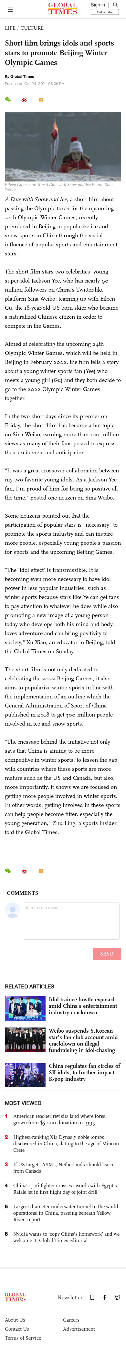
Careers (71, 1320)
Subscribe (104, 12)
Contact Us (17, 1329)
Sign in (98, 4)
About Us (15, 1320)
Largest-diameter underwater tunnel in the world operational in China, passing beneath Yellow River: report (65, 1213)
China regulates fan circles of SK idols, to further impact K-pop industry (84, 1072)
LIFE (10, 28)
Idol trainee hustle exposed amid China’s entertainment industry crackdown (83, 1006)
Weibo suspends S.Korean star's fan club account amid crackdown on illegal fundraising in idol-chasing (83, 1040)
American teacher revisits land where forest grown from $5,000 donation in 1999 (60, 1119)
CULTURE (32, 28)
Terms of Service (23, 1338)
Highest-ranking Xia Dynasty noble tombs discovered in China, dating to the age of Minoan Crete (66, 1143)
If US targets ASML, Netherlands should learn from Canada (63, 1167)
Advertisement (79, 1329)
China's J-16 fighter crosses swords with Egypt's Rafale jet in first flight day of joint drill (65, 1188)
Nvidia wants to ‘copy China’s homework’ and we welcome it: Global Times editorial (66, 1237)
